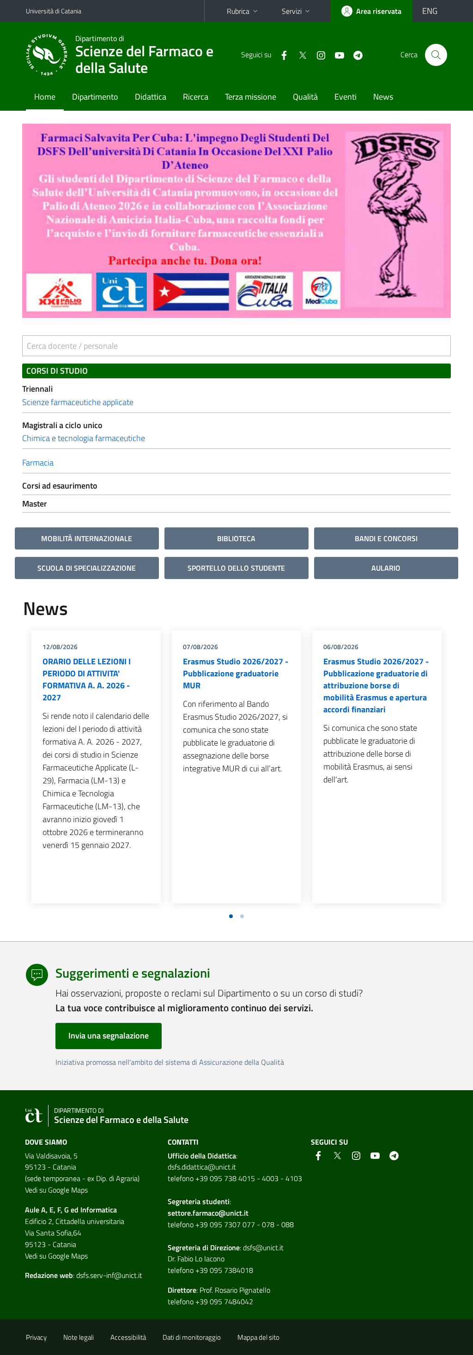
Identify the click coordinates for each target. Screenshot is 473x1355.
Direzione (225, 1247)
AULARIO (385, 567)
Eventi (345, 96)
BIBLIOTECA (236, 538)
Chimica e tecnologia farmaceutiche (83, 438)
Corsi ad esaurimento (59, 485)
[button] (231, 916)
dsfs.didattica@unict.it (202, 1166)
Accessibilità (128, 1337)
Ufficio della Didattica (202, 1155)
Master (34, 503)
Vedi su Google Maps (56, 1189)
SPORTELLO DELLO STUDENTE (236, 567)
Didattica (150, 96)
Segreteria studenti (199, 1201)
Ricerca (195, 96)
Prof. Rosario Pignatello (235, 1289)
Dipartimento (95, 96)
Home (44, 96)
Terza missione (250, 96)
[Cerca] (436, 55)
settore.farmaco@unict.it (208, 1212)
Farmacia (38, 462)
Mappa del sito (258, 1337)
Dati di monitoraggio (192, 1337)
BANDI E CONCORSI (386, 538)
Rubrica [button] (238, 11)
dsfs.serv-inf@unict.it (109, 1275)
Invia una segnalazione (108, 1035)
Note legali (78, 1337)
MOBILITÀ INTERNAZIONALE (86, 538)
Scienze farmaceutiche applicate (77, 402)
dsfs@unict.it (263, 1247)
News (383, 96)
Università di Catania (53, 11)
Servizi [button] (292, 11)
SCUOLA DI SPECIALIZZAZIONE (86, 567)
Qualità (305, 96)
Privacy (36, 1337)
